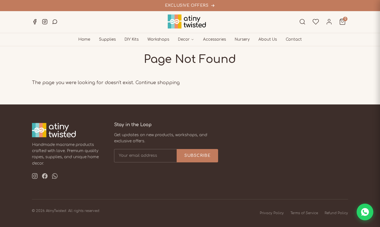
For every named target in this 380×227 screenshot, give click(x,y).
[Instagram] (45, 22)
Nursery (242, 39)
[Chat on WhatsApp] (365, 212)
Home (84, 39)
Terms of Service (304, 213)
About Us (267, 39)
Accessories (214, 39)
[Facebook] (35, 22)
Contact (294, 39)
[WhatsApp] (55, 22)
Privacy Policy (272, 213)
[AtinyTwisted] (190, 21)
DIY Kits (132, 39)
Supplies (107, 39)
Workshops (158, 39)
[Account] (329, 21)
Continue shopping (157, 82)
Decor (184, 39)
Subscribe (197, 155)
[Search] (302, 21)
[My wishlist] (315, 21)
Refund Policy (336, 213)
